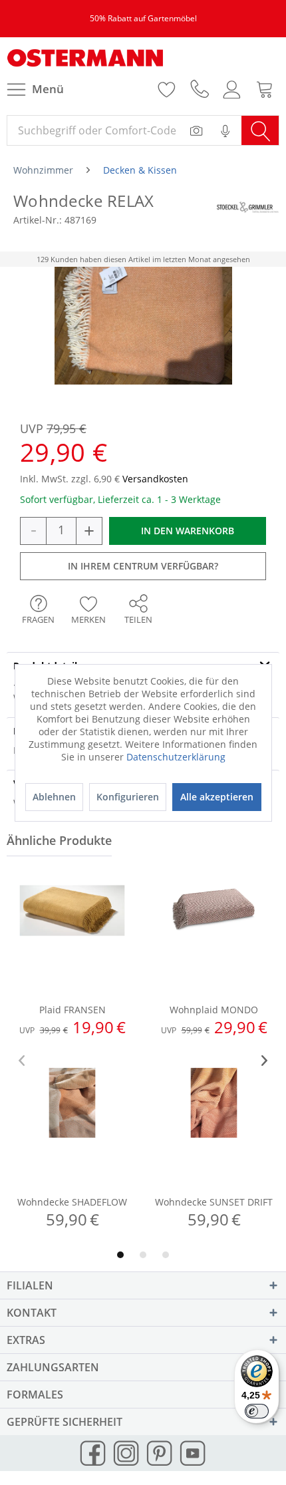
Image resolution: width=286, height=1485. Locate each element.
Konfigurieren (127, 796)
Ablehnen (54, 796)
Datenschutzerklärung (175, 756)
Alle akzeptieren (216, 796)
